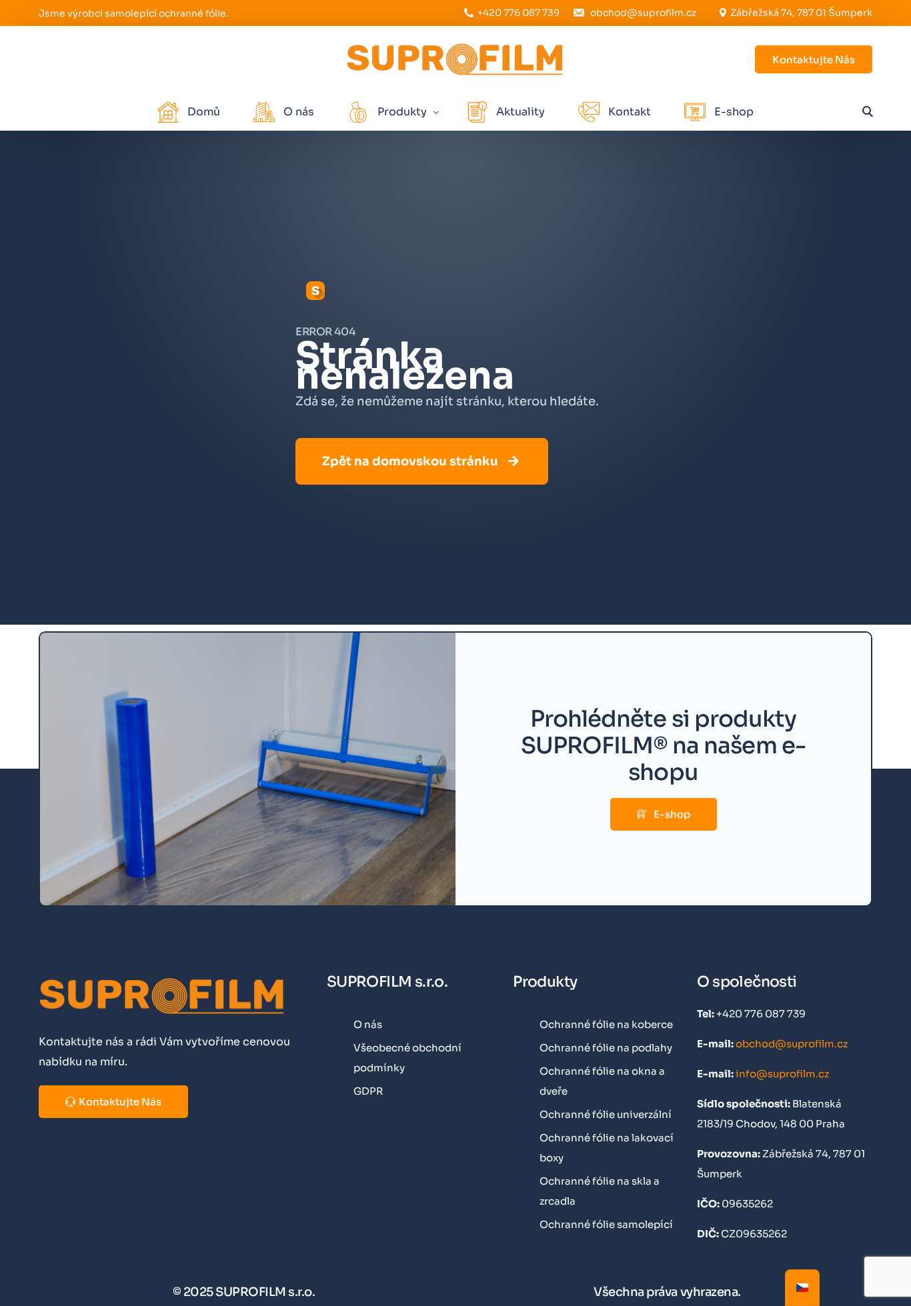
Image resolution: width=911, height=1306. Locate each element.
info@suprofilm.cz (782, 1073)
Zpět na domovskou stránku (410, 461)
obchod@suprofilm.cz (643, 12)
